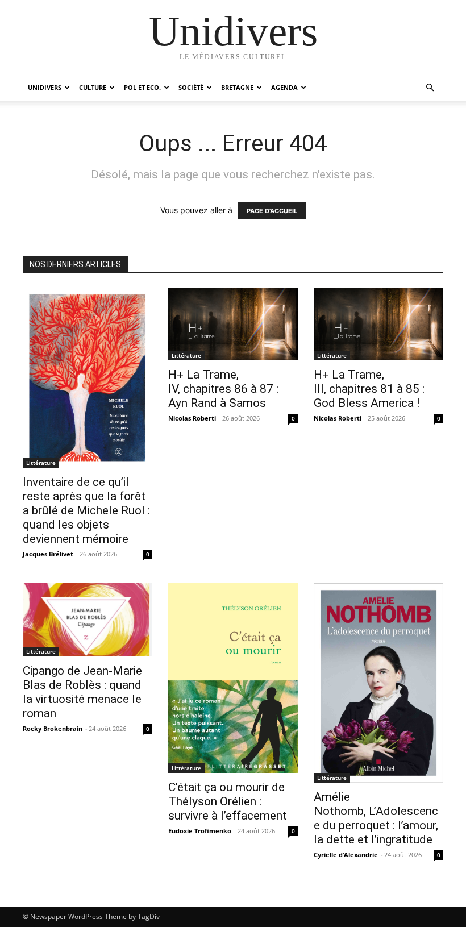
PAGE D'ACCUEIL (272, 211)
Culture (92, 87)
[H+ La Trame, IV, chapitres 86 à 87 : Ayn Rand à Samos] (233, 324)
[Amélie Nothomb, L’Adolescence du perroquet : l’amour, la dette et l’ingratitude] (378, 683)
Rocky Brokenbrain (52, 728)
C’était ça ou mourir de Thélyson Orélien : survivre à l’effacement (227, 801)
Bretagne (237, 87)
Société (190, 87)
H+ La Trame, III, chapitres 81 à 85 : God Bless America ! (369, 389)
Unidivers (44, 87)
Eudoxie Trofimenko (199, 830)
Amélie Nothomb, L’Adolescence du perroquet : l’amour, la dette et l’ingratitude (376, 818)
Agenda (284, 87)
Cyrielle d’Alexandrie (346, 854)
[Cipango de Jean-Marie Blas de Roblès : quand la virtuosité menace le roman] (87, 619)
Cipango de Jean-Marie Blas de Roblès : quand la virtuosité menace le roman (82, 692)
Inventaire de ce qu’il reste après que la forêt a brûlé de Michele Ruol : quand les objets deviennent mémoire (86, 510)
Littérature (41, 463)
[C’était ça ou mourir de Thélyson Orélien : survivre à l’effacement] (233, 678)
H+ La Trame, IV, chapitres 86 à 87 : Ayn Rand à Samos (223, 389)
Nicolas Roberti (192, 418)
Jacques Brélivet (48, 554)
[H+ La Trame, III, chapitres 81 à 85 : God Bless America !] (378, 324)
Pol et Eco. (142, 87)
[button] (429, 87)
